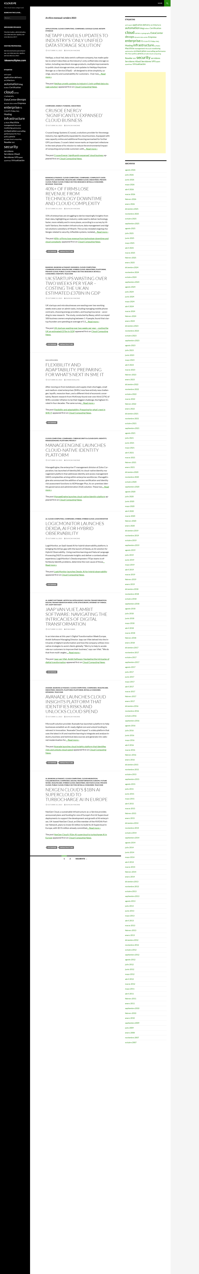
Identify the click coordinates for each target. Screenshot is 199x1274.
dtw (75, 602)
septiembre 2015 (132, 779)
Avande (48, 688)
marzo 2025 (130, 253)
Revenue (49, 184)
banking (49, 267)
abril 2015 (129, 803)
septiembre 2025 (132, 223)
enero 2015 (130, 818)
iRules (158, 46)
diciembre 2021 (131, 413)
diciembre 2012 (131, 940)
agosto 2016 (130, 725)
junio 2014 (129, 852)
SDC (134, 58)
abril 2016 (129, 745)
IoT (46, 605)
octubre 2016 (130, 716)
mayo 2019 (129, 565)
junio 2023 (129, 355)
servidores (155, 58)
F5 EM (146, 41)
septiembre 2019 (132, 545)
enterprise (52, 251)
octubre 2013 (130, 891)
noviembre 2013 (132, 886)
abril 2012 (129, 979)
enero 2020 (130, 526)
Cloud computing (66, 29)
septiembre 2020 (132, 487)
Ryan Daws (70, 629)
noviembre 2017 (132, 652)
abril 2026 (129, 189)
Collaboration (52, 781)
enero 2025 (130, 262)
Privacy (72, 441)
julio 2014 (129, 847)
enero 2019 (130, 584)
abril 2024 (129, 306)
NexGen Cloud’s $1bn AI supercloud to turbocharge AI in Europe (76, 794)
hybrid (78, 519)
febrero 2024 (130, 316)
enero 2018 (130, 643)
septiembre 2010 (132, 1008)
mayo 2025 (129, 243)
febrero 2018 (130, 638)
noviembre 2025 (132, 214)
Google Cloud (91, 29)
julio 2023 (129, 350)
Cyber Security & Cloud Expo (85, 438)
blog (142, 28)
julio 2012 (129, 964)
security (143, 57)
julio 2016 (129, 730)
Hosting (129, 45)
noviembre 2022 (132, 389)
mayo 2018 (129, 623)
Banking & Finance (53, 178)
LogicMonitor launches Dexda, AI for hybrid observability (74, 528)
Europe (96, 781)
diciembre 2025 (131, 209)
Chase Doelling (72, 380)
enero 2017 (130, 701)
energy (59, 106)
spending (49, 692)
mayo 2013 (129, 916)
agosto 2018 (130, 608)
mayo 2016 (129, 740)
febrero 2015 (130, 813)
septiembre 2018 (132, 604)
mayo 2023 (129, 360)
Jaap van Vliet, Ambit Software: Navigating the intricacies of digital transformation (76, 616)
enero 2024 (130, 321)
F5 (142, 41)
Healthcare (70, 180)
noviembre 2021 (132, 418)
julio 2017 (129, 672)
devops (129, 36)
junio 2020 (129, 501)
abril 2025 (129, 248)
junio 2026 (129, 179)
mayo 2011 (129, 989)
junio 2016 (129, 735)
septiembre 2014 (132, 838)
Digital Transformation (95, 600)
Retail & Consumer (95, 182)
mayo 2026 (129, 184)
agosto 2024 (130, 287)
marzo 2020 (130, 516)
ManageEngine (52, 441)
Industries (76, 106)
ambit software (55, 600)
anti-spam (128, 25)
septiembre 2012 (132, 955)
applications (51, 29)
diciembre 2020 (131, 472)
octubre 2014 (130, 833)
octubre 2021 (130, 423)
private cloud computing (152, 54)
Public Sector (70, 182)
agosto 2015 (130, 784)
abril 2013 (129, 920)
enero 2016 (130, 760)
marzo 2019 (130, 574)
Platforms (101, 269)
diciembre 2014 (131, 823)
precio (140, 53)
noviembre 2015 (132, 769)
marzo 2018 (130, 633)
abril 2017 (129, 686)
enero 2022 (130, 409)
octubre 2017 (130, 657)
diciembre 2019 (131, 530)
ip (155, 46)
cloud (129, 32)
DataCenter (156, 33)
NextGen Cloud (93, 783)
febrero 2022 (130, 404)
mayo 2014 (129, 857)
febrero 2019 (130, 579)
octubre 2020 (130, 482)
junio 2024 (129, 296)
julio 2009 (129, 1028)
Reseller (129, 58)
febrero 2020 (130, 521)
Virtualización (139, 64)
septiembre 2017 (132, 662)
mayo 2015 (129, 799)
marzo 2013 (130, 925)
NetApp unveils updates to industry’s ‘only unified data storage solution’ (76, 40)
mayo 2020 (129, 506)
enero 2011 (130, 1003)
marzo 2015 (130, 808)
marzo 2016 (130, 750)
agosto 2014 (130, 842)
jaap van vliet (55, 605)
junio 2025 (129, 238)
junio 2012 (129, 969)
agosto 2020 (130, 491)
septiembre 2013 (132, 896)
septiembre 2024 (132, 282)
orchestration (140, 51)
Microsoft (148, 48)
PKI (126, 54)
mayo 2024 (129, 301)
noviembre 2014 (132, 828)
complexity (95, 178)
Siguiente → (81, 859)
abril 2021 (129, 452)
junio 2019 (129, 560)
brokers (146, 28)
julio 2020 (129, 496)
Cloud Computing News (86, 86)
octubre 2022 (130, 394)
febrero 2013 (130, 930)
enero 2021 (130, 467)
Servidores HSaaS (133, 61)
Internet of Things (97, 602)
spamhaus (128, 64)
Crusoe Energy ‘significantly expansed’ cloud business (74, 115)
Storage (49, 31)
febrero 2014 (130, 872)
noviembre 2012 (132, 945)
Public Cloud (58, 182)
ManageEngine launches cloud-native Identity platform (75, 450)
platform (64, 441)
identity (102, 438)
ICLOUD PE (10, 3)
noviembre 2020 (132, 477)
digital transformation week (59, 602)
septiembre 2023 (132, 340)
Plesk (130, 54)
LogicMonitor (101, 519)
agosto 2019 (130, 550)
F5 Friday (151, 41)
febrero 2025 (130, 257)
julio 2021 (129, 438)
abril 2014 (129, 862)
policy (134, 53)
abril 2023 (129, 365)
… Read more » (90, 148)
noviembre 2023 (132, 331)
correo (137, 33)
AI (46, 519)
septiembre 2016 (132, 721)
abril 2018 (129, 628)
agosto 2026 (130, 170)
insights (59, 690)
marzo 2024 (130, 311)
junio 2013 (129, 911)
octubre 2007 (130, 1042)
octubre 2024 (130, 277)
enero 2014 (130, 877)
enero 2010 (130, 1018)
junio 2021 (129, 443)
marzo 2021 (130, 457)
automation (132, 28)
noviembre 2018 (132, 594)
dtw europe (83, 602)
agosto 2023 (130, 345)
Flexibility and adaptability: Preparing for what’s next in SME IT (74, 369)
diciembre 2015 (131, 764)
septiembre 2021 (132, 428)
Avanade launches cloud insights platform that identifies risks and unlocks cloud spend (75, 704)
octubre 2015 (130, 774)
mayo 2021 (129, 448)
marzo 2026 (130, 194)
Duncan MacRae (73, 50)
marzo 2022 (130, 399)
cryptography (145, 33)
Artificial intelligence (73, 600)
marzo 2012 (130, 984)
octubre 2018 (130, 599)
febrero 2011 (130, 998)
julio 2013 (129, 906)
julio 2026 (129, 175)
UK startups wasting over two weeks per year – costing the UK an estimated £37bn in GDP (76, 286)
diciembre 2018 (131, 589)
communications (53, 269)
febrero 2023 (130, 374)
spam (158, 61)
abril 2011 (129, 993)
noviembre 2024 (132, 272)
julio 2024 (129, 292)
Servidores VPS (148, 61)
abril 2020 (129, 511)
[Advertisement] (145, 112)
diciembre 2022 (131, 384)
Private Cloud (51, 272)
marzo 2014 (130, 867)
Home (160, 3)
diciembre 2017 (131, 647)
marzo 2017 (130, 691)
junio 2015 (129, 794)
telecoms (58, 184)
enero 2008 (130, 1032)
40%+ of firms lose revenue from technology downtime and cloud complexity (73, 196)
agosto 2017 (130, 667)
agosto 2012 (130, 959)
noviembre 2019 (132, 535)
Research (81, 182)
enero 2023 (130, 379)
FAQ (157, 41)
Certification (155, 28)
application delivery (141, 25)
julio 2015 (129, 789)
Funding (67, 106)
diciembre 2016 (131, 706)
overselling (151, 51)
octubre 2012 (130, 950)
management (140, 48)
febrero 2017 (130, 696)
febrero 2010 (130, 1013)
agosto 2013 (130, 901)
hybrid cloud (82, 180)
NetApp (102, 29)
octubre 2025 (130, 218)
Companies (80, 29)
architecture (156, 25)
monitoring (156, 48)
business (75, 267)
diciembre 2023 (131, 326)
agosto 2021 (130, 433)
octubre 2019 (130, 540)
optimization (129, 51)
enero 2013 (130, 935)
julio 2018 (129, 613)
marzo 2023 (130, 370)
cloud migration (89, 778)
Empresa (152, 37)
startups (60, 274)
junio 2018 (129, 618)
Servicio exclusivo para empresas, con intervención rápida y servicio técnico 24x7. (15, 53)
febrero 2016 (130, 755)
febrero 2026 (130, 199)
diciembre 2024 (131, 267)
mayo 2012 (129, 974)
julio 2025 (129, 233)
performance (161, 51)
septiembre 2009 (132, 1023)
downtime (60, 180)
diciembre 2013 (131, 881)
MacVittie (129, 48)
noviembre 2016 (132, 711)
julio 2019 (129, 555)
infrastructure (66, 251)
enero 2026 (130, 204)
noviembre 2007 (132, 1037)
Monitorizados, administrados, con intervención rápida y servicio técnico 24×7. (15, 34)
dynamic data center (141, 37)
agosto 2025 (130, 228)
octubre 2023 (130, 335)
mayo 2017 (129, 682)
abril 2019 (129, 569)
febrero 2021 (130, 462)
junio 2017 (129, 677)
